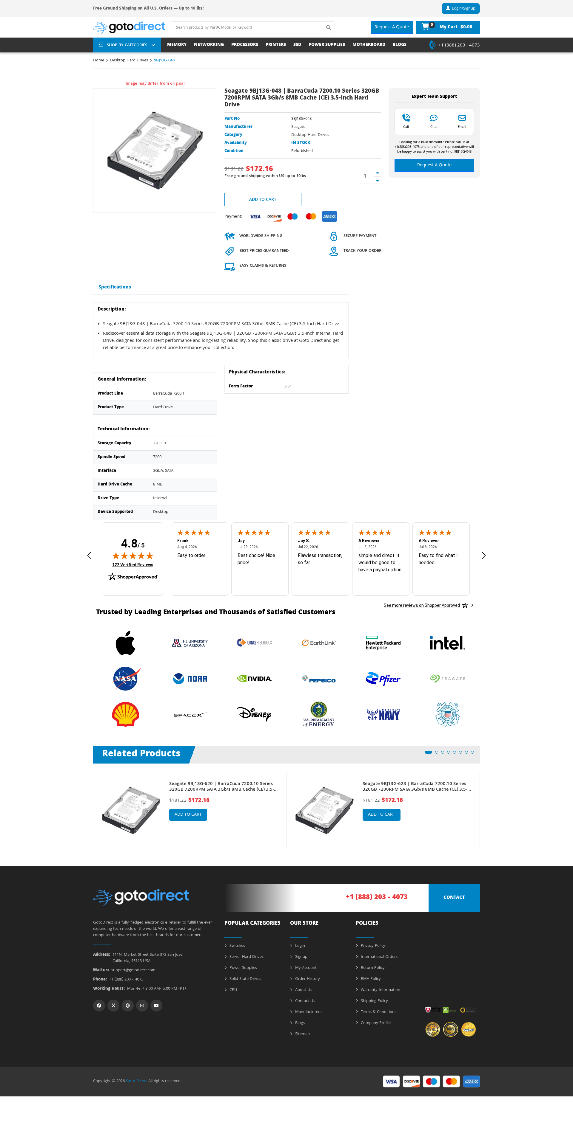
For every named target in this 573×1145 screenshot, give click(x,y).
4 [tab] (450, 754)
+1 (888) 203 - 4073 (459, 45)
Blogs (299, 1023)
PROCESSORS (244, 45)
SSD (297, 45)
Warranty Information (380, 990)
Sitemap (302, 1034)
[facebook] (99, 1005)
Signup (300, 957)
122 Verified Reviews (132, 564)
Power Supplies (242, 968)
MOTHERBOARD (368, 45)
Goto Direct (136, 1081)
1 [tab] (428, 754)
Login (299, 946)
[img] (133, 555)
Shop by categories (127, 45)
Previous (89, 806)
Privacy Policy (372, 946)
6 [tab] (462, 754)
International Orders (379, 957)
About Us (303, 990)
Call (406, 126)
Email (462, 126)
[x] (113, 1005)
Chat (434, 126)
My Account (305, 968)
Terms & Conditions (378, 1012)
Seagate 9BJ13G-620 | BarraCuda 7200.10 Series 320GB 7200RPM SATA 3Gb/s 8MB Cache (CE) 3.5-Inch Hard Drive (221, 787)
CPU (232, 990)
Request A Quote (392, 27)
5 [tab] (456, 754)
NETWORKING (209, 45)
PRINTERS (276, 45)
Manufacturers (307, 1012)
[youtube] (156, 1005)
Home (98, 60)
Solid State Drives (244, 979)
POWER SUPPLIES (327, 45)
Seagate (298, 127)
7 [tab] (468, 754)
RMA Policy (370, 979)
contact (454, 898)
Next (484, 806)
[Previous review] (89, 555)
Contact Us (304, 1001)
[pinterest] (128, 1005)
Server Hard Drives (246, 957)
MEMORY (177, 45)
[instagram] (142, 1005)
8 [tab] (474, 754)
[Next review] (483, 555)
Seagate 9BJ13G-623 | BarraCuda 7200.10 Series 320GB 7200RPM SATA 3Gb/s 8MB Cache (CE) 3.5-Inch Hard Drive (415, 787)
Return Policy (372, 968)
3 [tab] (444, 754)
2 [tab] (438, 754)
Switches (236, 946)
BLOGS (399, 45)
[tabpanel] (189, 810)
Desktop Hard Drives (129, 60)
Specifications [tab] (114, 287)
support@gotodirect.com (133, 970)
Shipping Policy (374, 1001)
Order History (307, 979)
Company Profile (375, 1023)
